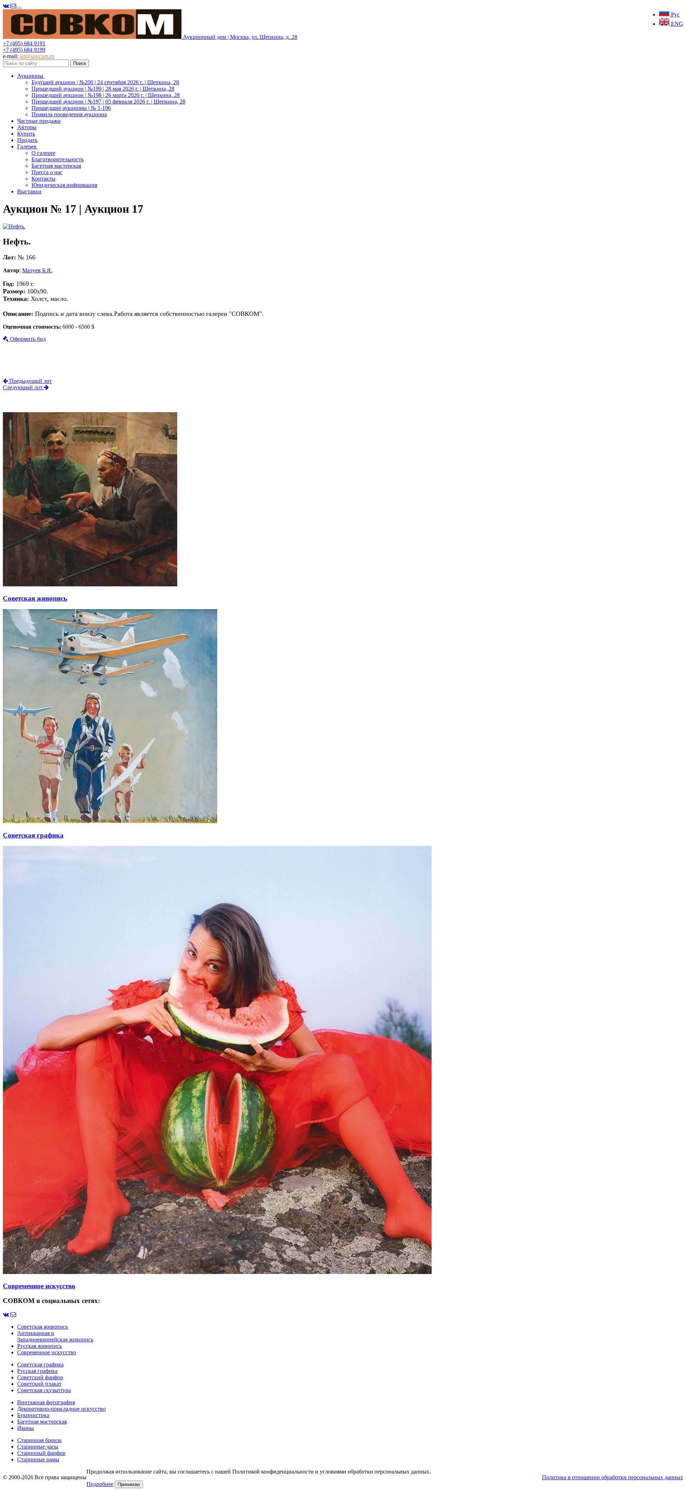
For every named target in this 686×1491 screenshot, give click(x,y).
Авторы (26, 127)
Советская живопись (42, 1327)
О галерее (43, 153)
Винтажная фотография (46, 1402)
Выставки (29, 191)
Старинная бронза (39, 1440)
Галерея (27, 146)
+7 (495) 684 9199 (24, 50)
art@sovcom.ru (37, 56)
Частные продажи (39, 121)
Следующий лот (23, 387)
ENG (676, 24)
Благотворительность (57, 159)
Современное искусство (46, 1352)
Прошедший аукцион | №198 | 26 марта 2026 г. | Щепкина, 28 (105, 95)
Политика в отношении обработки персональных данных (612, 1477)
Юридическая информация (64, 185)
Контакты (43, 179)
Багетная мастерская (56, 166)
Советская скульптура (44, 1390)
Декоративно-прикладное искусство (61, 1409)
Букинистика (33, 1415)
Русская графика (37, 1371)
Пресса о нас (47, 172)
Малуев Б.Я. (37, 270)
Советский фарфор (40, 1377)
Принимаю (129, 1484)
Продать (27, 140)
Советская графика (40, 1364)
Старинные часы (37, 1447)
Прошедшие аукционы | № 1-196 (71, 108)
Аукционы (31, 76)
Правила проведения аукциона (69, 114)
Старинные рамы (38, 1459)
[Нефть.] (14, 226)
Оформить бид (27, 339)
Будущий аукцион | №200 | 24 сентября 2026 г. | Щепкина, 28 (105, 82)
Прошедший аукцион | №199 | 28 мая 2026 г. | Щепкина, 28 (102, 89)
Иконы (25, 1428)
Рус (675, 14)
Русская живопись (39, 1346)
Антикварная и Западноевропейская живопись (55, 1336)
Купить (26, 134)
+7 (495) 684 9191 (24, 43)
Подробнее (99, 1484)
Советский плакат (39, 1384)
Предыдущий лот (30, 381)
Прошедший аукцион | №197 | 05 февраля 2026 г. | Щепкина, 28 (108, 101)
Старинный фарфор (41, 1453)
